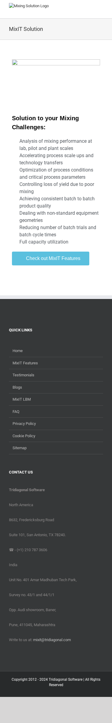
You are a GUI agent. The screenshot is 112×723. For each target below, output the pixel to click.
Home (18, 350)
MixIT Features (25, 363)
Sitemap (20, 448)
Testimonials (23, 375)
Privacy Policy (24, 423)
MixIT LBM (22, 399)
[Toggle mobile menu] (100, 9)
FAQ (16, 411)
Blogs (17, 387)
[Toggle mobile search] (90, 9)
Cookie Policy (24, 436)
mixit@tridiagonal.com (52, 640)
